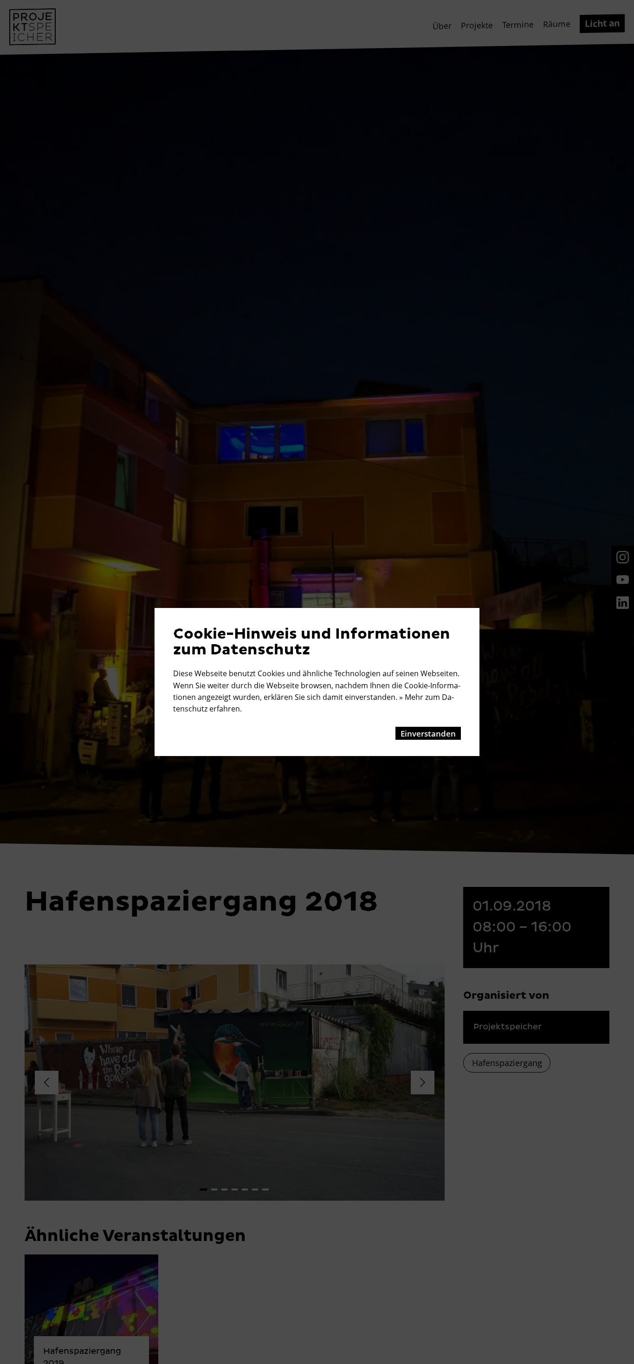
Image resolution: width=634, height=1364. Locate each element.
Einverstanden (428, 733)
